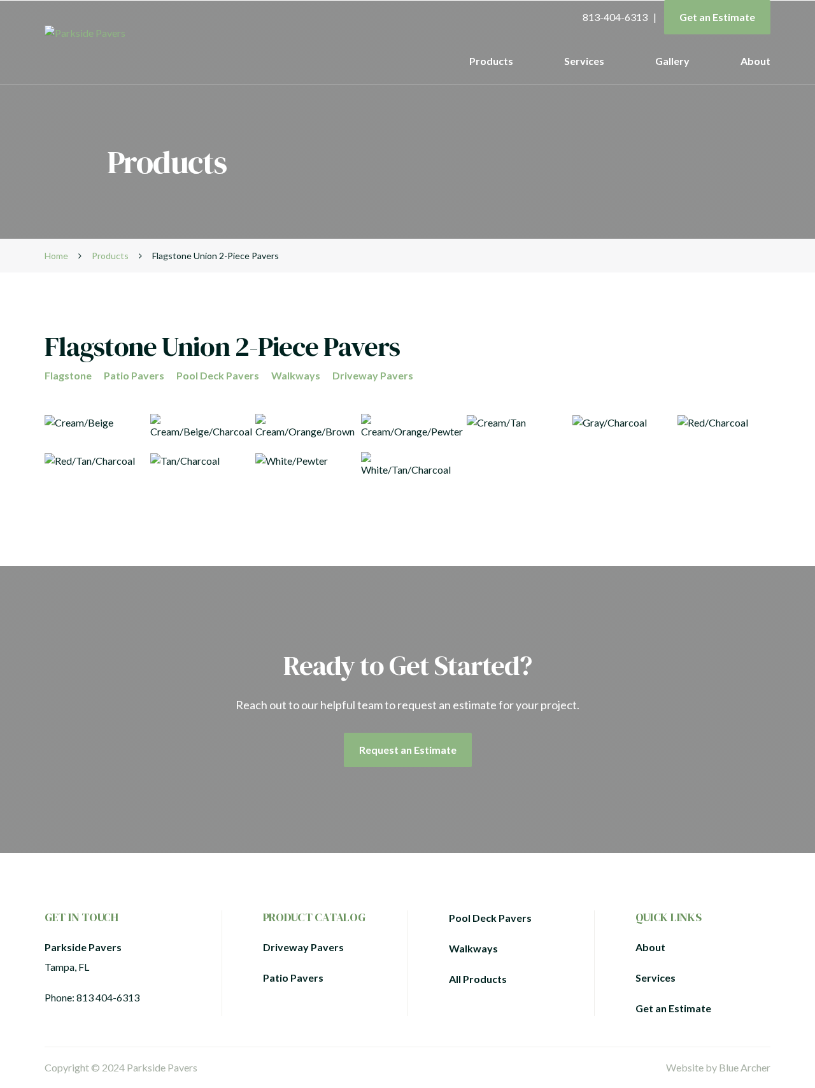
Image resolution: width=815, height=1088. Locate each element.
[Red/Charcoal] (723, 426)
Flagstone (68, 375)
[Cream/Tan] (513, 426)
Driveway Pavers (372, 375)
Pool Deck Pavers (217, 375)
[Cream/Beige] (91, 426)
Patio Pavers (134, 375)
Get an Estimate (717, 17)
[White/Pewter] (301, 464)
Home (56, 255)
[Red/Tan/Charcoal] (91, 464)
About (755, 61)
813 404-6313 (107, 997)
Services (584, 61)
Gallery (672, 61)
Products (491, 61)
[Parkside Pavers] (144, 33)
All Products (478, 979)
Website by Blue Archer (718, 1067)
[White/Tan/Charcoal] (407, 464)
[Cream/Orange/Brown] (301, 426)
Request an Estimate (408, 750)
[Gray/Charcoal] (618, 426)
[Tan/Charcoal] (196, 464)
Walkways (295, 375)
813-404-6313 (615, 17)
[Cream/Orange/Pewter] (407, 426)
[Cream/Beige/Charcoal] (196, 426)
